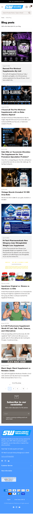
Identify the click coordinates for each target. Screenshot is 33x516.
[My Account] (26, 7)
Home (2, 17)
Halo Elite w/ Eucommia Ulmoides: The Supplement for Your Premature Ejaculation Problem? (15, 154)
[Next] (27, 388)
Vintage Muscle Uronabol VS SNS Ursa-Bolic (15, 193)
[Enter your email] (28, 414)
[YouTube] (9, 461)
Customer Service (6, 465)
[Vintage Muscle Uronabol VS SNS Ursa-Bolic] (16, 177)
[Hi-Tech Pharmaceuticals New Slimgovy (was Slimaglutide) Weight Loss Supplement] (16, 219)
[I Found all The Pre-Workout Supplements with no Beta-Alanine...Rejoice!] (16, 95)
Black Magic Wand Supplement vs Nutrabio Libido (15, 369)
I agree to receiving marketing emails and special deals (16, 418)
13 (23, 388)
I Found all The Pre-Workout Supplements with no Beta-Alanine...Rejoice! (13, 112)
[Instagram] (6, 460)
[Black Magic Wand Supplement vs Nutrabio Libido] (16, 353)
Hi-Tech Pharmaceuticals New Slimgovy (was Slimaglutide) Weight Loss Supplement (15, 243)
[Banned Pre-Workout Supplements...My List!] (16, 47)
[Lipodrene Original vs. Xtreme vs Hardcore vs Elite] (16, 271)
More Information (6, 471)
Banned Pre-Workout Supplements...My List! (12, 69)
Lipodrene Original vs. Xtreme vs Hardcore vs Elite (15, 287)
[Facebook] (2, 460)
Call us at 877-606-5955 (7, 456)
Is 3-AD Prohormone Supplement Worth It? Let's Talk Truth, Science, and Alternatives (16, 328)
